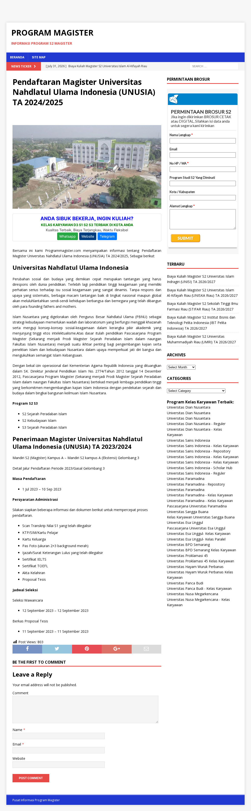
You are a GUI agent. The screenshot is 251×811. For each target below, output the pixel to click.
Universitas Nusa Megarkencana (192, 594)
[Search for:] (213, 66)
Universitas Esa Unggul (185, 522)
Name (18, 729)
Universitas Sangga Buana (187, 511)
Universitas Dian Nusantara (188, 407)
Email (17, 744)
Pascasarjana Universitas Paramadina (197, 506)
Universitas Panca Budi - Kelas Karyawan (199, 588)
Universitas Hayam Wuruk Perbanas (195, 566)
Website (19, 758)
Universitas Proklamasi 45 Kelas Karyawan (200, 561)
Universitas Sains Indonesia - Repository (198, 451)
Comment (20, 693)
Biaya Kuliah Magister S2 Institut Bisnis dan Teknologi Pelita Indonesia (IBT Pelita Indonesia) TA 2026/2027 (201, 323)
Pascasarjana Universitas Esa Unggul (196, 528)
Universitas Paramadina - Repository (196, 484)
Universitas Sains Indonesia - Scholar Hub (199, 467)
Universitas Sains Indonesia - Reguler (196, 473)
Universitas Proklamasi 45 (187, 555)
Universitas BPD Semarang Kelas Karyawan (201, 550)
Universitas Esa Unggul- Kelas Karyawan (198, 533)
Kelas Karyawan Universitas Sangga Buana (201, 517)
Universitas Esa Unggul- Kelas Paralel (196, 539)
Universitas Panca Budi (185, 583)
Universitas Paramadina (185, 478)
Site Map (39, 57)
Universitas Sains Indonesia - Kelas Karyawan (202, 445)
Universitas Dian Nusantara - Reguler (196, 423)
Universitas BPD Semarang (188, 544)
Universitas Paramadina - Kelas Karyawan (200, 495)
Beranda (17, 57)
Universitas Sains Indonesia (188, 440)
